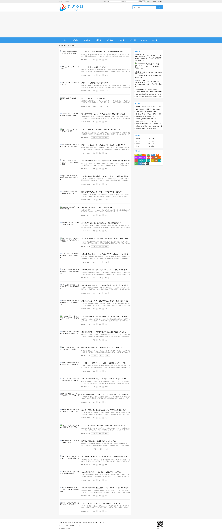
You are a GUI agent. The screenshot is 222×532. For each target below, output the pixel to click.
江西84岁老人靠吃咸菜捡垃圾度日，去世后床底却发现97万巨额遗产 (154, 75)
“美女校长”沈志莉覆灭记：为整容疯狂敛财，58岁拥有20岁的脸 (103, 114)
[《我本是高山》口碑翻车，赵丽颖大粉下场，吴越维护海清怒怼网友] (70, 273)
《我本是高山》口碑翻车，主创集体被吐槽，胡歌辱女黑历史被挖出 (104, 285)
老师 (106, 59)
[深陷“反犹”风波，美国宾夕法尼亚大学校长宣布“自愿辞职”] (70, 224)
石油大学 (101, 90)
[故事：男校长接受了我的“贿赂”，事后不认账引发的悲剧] (70, 131)
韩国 (136, 163)
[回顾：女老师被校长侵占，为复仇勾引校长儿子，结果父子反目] (70, 146)
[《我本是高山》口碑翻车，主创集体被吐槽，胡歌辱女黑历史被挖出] (70, 288)
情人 (100, 495)
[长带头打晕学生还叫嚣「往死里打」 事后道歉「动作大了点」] (70, 349)
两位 (100, 433)
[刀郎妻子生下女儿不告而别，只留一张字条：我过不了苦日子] (70, 505)
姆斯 (107, 106)
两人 (136, 160)
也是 (100, 309)
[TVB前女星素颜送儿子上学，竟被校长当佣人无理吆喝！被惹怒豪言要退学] (70, 164)
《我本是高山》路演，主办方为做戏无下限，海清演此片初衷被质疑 (104, 254)
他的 (106, 153)
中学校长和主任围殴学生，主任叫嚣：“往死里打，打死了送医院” (103, 363)
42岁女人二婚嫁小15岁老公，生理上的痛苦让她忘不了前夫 (153, 84)
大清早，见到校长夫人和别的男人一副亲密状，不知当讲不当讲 (103, 425)
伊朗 (156, 160)
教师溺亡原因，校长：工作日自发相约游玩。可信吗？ (100, 441)
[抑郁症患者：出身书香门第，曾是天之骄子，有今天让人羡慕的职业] (70, 460)
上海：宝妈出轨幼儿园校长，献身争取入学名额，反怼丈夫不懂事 (104, 379)
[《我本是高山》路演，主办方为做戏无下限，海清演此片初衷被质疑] (70, 257)
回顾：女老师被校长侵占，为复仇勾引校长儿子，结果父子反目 (103, 145)
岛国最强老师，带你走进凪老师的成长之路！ (148, 111)
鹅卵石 (94, 449)
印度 (143, 163)
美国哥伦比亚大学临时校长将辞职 (93, 98)
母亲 (94, 184)
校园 (100, 215)
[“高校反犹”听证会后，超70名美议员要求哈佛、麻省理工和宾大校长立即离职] (70, 242)
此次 (106, 324)
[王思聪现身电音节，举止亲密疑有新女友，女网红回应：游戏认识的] (70, 319)
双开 (108, 90)
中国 (140, 154)
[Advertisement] (111, 24)
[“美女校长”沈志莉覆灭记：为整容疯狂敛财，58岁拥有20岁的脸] (70, 115)
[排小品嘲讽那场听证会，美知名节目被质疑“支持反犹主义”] (70, 193)
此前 (106, 277)
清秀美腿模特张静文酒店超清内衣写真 (146, 128)
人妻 (94, 480)
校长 (100, 59)
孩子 (140, 163)
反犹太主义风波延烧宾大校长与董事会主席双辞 (97, 207)
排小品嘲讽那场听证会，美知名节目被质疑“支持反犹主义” (101, 192)
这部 (106, 262)
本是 (106, 293)
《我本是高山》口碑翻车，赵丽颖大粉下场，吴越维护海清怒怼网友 (104, 270)
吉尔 (94, 215)
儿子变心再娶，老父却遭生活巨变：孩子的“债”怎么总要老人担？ (103, 410)
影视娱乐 (144, 40)
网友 (100, 324)
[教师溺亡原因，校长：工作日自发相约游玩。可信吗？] (70, 442)
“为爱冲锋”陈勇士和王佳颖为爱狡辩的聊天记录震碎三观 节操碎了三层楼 (153, 58)
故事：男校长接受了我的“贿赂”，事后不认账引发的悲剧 (100, 129)
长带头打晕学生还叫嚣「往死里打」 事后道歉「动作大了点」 (102, 347)
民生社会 (98, 40)
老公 (147, 163)
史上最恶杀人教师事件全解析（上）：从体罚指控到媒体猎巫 (102, 52)
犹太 (100, 246)
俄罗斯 (153, 154)
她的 (157, 154)
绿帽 (100, 480)
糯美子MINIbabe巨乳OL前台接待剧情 (146, 121)
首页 (65, 40)
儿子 (100, 153)
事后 (100, 137)
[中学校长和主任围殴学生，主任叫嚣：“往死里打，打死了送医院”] (70, 364)
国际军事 (87, 40)
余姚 (94, 495)
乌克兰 (140, 157)
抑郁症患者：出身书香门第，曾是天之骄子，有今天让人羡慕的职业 (104, 456)
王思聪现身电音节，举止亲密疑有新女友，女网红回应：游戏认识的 (104, 316)
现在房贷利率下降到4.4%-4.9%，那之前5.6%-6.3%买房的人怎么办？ (153, 66)
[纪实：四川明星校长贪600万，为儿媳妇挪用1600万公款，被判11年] (70, 395)
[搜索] (159, 7)
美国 (94, 231)
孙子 (100, 418)
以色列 (144, 160)
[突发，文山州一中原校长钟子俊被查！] (70, 68)
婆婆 (160, 157)
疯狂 (100, 122)
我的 (94, 137)
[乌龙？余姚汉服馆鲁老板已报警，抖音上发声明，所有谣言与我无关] (70, 491)
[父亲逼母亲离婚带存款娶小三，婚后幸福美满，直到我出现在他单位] (70, 179)
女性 (136, 157)
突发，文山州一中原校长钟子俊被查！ (94, 67)
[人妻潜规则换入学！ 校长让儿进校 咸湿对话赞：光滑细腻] (70, 473)
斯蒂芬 (100, 199)
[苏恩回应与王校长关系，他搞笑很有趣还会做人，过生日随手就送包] (70, 304)
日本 (148, 154)
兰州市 (94, 355)
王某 (94, 386)
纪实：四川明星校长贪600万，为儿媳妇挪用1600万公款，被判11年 (104, 394)
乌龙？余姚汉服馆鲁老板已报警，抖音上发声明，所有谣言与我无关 (104, 488)
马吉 (106, 231)
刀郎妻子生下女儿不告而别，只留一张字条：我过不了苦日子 (102, 503)
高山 (94, 293)
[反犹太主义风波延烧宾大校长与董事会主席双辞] (70, 209)
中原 (94, 75)
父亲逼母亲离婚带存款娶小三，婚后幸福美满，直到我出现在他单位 (104, 176)
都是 (148, 160)
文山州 (106, 75)
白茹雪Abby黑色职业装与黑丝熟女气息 (146, 119)
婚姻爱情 (155, 40)
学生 (94, 340)
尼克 (94, 199)
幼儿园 (106, 386)
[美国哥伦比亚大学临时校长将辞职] (70, 100)
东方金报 (160, 1)
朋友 (106, 309)
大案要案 (121, 40)
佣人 (94, 168)
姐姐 (106, 168)
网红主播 (132, 40)
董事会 (94, 106)
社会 (145, 157)
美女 (106, 122)
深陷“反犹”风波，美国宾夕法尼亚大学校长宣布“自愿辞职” (101, 223)
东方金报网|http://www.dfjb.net (74, 525)
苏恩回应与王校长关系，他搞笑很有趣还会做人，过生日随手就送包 (104, 301)
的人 (106, 184)
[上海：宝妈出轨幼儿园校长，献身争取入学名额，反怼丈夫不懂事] (70, 380)
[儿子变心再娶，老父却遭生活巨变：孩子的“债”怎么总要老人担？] (70, 411)
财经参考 (110, 40)
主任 (106, 371)
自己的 (144, 154)
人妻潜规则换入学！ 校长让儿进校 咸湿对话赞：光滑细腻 (101, 472)
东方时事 (75, 40)
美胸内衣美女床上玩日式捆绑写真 (145, 116)
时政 (148, 157)
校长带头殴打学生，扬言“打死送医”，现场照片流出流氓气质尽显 (103, 332)
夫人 (106, 433)
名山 (106, 402)
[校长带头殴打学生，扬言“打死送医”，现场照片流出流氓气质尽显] (70, 333)
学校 (106, 340)
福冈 (94, 59)
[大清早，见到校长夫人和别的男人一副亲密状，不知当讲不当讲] (70, 427)
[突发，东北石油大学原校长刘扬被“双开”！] (70, 84)
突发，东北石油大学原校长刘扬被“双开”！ (96, 83)
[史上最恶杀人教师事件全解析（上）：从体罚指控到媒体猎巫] (70, 53)
